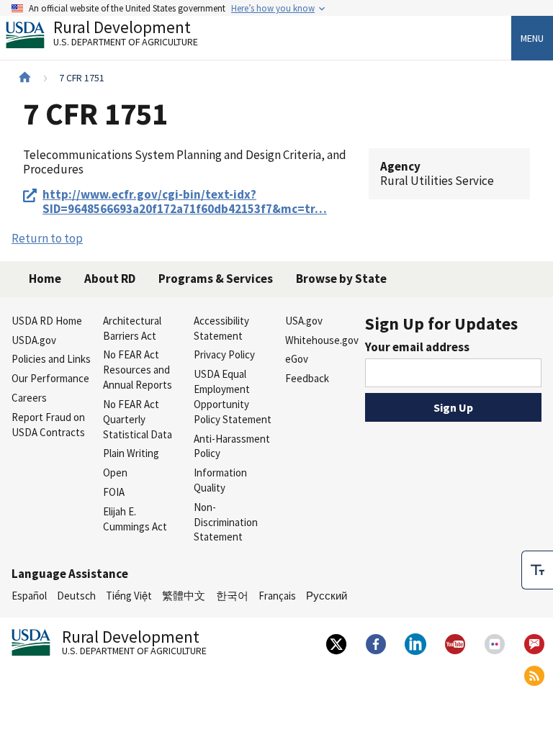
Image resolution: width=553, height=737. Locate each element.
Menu (532, 38)
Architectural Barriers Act (132, 328)
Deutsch (76, 595)
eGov (296, 359)
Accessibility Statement (221, 328)
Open (115, 472)
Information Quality (220, 480)
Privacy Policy (224, 354)
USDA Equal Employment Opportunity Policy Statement (232, 396)
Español (29, 595)
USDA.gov (34, 340)
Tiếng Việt (129, 595)
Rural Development (125, 35)
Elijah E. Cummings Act (135, 519)
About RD (109, 278)
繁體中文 (183, 595)
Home (45, 278)
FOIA (114, 492)
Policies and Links (51, 359)
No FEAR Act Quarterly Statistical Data (137, 419)
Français (277, 595)
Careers (29, 397)
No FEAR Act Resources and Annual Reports (137, 370)
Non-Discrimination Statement (226, 522)
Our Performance (50, 378)
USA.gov (304, 320)
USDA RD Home (47, 320)
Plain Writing (131, 453)
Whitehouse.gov (322, 340)
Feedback (307, 378)
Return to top (47, 238)
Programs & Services (215, 278)
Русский (326, 595)
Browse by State (341, 278)
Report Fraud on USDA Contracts (48, 424)
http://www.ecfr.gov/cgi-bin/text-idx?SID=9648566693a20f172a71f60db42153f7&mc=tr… (184, 202)
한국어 (232, 595)
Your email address (417, 347)
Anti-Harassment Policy (232, 446)
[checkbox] (537, 570)
